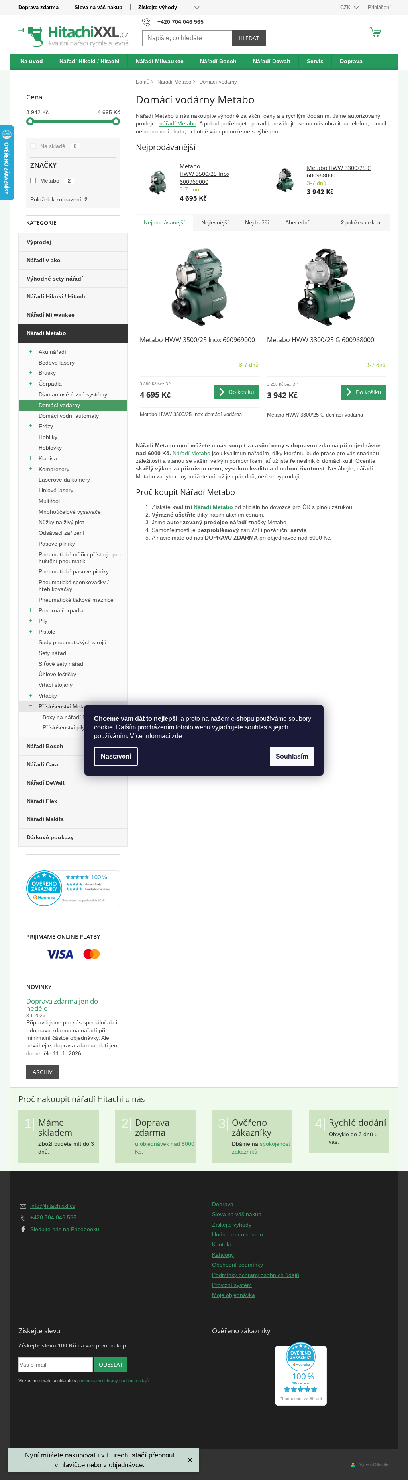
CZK (346, 7)
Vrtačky (48, 695)
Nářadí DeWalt (46, 783)
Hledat (249, 38)
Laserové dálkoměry (64, 479)
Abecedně (298, 222)
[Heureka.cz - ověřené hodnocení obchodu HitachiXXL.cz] (73, 888)
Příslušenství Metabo (65, 706)
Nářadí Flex (42, 801)
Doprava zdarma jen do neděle (62, 1005)
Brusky (47, 373)
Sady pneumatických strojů (72, 642)
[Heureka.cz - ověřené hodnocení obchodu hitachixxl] (301, 1374)
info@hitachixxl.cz (52, 1206)
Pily (43, 621)
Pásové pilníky (57, 543)
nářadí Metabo (177, 123)
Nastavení (116, 756)
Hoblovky (50, 448)
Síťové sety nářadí (62, 664)
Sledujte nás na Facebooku (64, 1229)
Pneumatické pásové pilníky (74, 571)
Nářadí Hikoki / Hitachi (57, 296)
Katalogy (223, 1255)
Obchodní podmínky (237, 1265)
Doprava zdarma (38, 7)
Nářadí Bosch (45, 746)
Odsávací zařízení (61, 533)
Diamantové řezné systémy (73, 394)
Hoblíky (48, 437)
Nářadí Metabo (46, 333)
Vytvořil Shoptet (374, 1464)
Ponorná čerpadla (61, 610)
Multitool (49, 501)
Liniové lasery (56, 490)
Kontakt (221, 1244)
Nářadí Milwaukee (51, 315)
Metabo (55, 180)
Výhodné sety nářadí (55, 278)
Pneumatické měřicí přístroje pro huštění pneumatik (80, 557)
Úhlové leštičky (57, 674)
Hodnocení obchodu (237, 1234)
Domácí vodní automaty (69, 416)
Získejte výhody (157, 7)
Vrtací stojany (56, 685)
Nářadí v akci (44, 260)
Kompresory (54, 469)
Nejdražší (257, 222)
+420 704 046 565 (53, 1217)
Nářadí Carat (43, 764)
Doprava (222, 1204)
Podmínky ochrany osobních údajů (255, 1275)
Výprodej (39, 242)
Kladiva (48, 458)
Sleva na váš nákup (98, 7)
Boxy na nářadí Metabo (72, 717)
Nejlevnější (215, 222)
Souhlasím (292, 756)
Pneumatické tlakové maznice (76, 600)
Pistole (47, 631)
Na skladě (58, 146)
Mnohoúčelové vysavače (70, 512)
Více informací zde (156, 736)
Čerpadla (50, 383)
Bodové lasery (57, 362)
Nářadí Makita (45, 819)
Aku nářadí (52, 352)
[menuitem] (31, 62)
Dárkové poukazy (50, 837)
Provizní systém (232, 1285)
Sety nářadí (53, 653)
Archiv (42, 1072)
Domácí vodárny (59, 405)
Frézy (46, 426)
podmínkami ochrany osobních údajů (113, 1380)
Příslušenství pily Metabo (74, 727)
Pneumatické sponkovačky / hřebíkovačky (74, 585)
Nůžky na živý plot (61, 522)
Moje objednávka (233, 1295)
